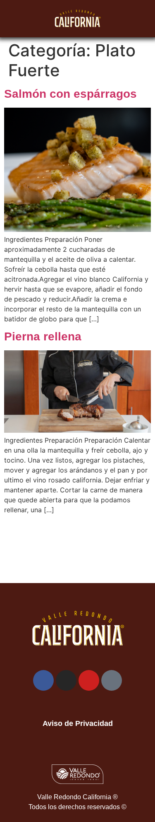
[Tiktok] (111, 680)
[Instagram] (66, 680)
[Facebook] (43, 680)
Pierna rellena (42, 336)
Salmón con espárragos (70, 93)
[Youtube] (89, 680)
